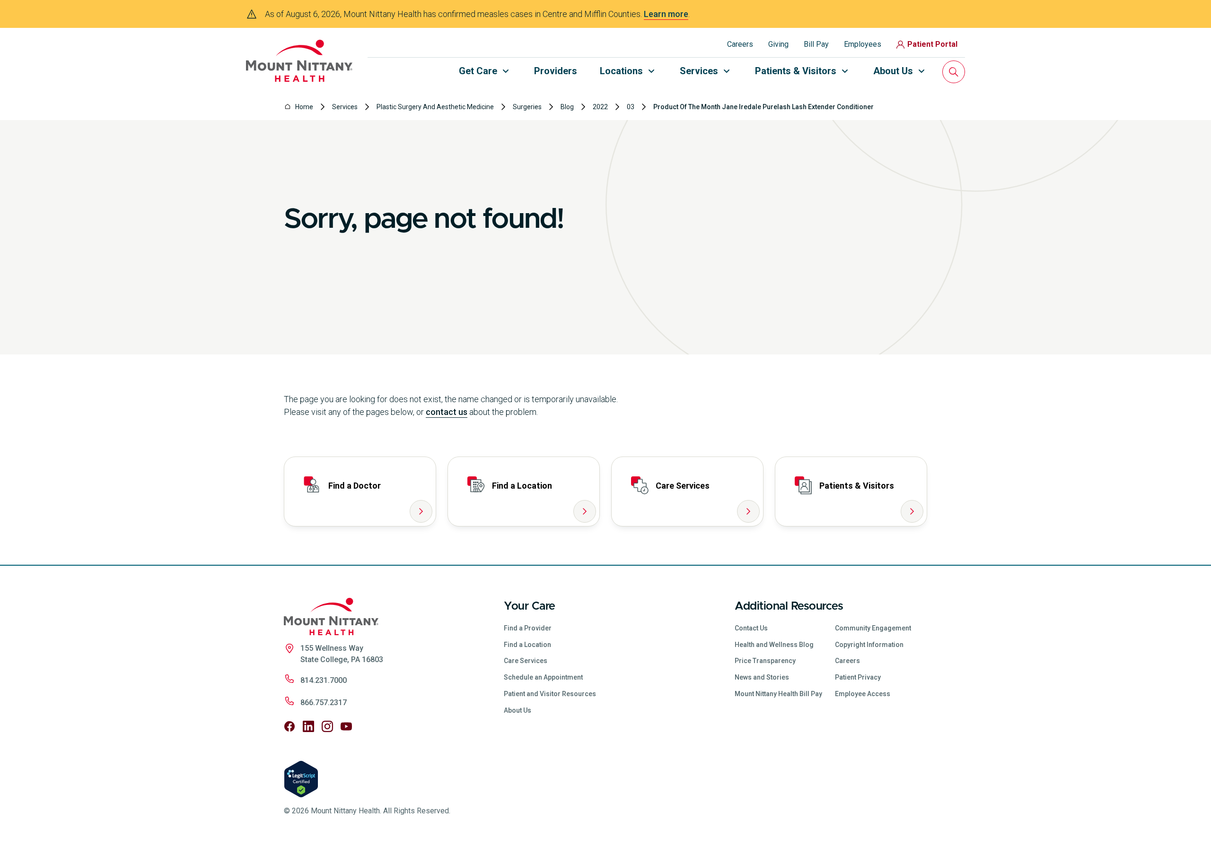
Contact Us (751, 628)
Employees (862, 44)
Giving (778, 44)
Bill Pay (816, 44)
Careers (740, 44)
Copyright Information (869, 644)
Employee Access (862, 694)
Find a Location (527, 644)
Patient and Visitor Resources (550, 694)
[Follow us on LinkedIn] (308, 726)
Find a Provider (528, 628)
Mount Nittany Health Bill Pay (778, 694)
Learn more (666, 14)
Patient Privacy (858, 677)
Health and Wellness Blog (774, 644)
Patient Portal (932, 44)
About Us (517, 710)
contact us (446, 412)
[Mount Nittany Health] (299, 61)
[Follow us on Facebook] (289, 726)
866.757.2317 (323, 702)
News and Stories (762, 677)
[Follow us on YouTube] (346, 726)
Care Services (525, 660)
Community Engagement (873, 628)
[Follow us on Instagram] (327, 726)
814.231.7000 (323, 680)
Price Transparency (765, 660)
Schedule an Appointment (543, 677)
